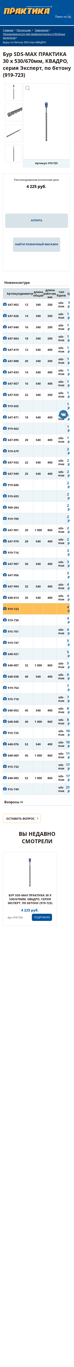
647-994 (13, 586)
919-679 (13, 451)
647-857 (13, 383)
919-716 (13, 553)
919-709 (13, 519)
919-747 (13, 643)
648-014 (13, 598)
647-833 (13, 372)
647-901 (13, 530)
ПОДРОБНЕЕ (42, 917)
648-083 (13, 778)
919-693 (13, 496)
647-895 (13, 440)
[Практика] (63, 414)
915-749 (13, 789)
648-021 (13, 654)
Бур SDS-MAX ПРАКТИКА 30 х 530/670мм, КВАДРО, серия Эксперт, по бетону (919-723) (30, 899)
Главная (8, 30)
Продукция (23, 30)
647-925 (13, 395)
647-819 (13, 350)
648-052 (13, 710)
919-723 (13, 609)
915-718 (13, 699)
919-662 (13, 429)
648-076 (13, 744)
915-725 (13, 733)
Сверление (42, 30)
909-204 (13, 507)
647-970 (13, 541)
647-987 (13, 564)
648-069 (13, 755)
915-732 (13, 767)
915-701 (13, 631)
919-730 (13, 620)
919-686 (13, 485)
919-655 (13, 406)
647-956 (13, 575)
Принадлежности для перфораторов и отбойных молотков (34, 36)
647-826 (13, 316)
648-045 (13, 722)
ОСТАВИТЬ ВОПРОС (20, 818)
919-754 (13, 688)
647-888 (13, 361)
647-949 (13, 474)
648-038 (13, 676)
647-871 (13, 417)
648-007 (13, 665)
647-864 (13, 338)
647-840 (13, 327)
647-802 (13, 305)
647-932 (13, 462)
